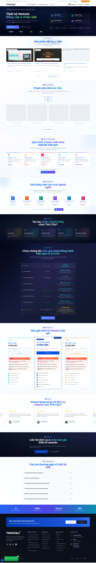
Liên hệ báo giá (76, 353)
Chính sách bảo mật (61, 548)
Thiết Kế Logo (45, 543)
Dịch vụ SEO (45, 541)
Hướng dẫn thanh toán (61, 543)
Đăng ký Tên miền (46, 548)
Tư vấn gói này (48, 352)
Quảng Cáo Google (46, 539)
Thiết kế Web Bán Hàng (33, 542)
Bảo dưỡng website (46, 534)
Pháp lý (77, 558)
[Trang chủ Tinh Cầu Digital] (11, 4)
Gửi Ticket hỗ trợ (60, 550)
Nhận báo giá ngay (41, 451)
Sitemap (72, 558)
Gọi (55, 451)
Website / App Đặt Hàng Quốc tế (34, 548)
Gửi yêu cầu (82, 522)
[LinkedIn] (13, 544)
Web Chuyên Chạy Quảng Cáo (33, 540)
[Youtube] (10, 544)
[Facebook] (7, 544)
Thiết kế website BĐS (32, 550)
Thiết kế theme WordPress (33, 534)
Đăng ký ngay (19, 353)
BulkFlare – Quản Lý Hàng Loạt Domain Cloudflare (17, 63)
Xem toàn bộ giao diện (48, 129)
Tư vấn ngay (59, 209)
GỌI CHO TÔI (85, 1)
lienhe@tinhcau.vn (10, 1)
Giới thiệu (59, 534)
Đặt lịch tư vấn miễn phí (48, 172)
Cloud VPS (44, 545)
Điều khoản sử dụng (61, 545)
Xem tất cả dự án (53, 76)
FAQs (58, 541)
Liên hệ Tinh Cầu (60, 539)
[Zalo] (16, 544)
